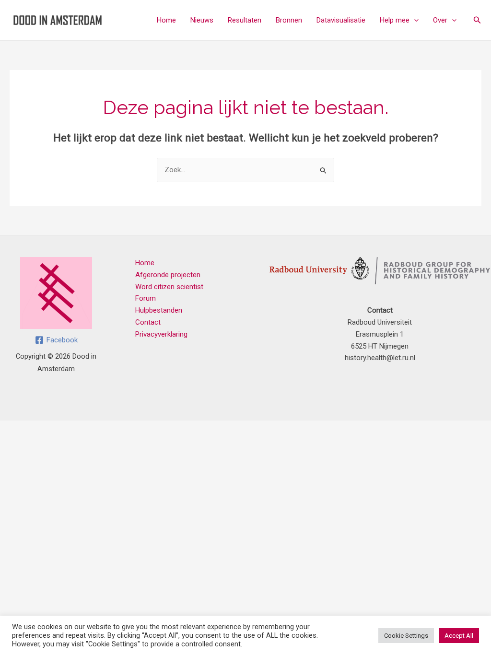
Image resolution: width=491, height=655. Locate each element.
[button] (414, 20)
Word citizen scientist (169, 286)
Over (440, 20)
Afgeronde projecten (167, 274)
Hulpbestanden (158, 310)
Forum (145, 298)
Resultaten (244, 20)
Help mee (394, 20)
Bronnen (289, 20)
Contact (148, 322)
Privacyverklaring (161, 334)
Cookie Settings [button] (406, 635)
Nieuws (201, 20)
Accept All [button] (458, 635)
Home (166, 20)
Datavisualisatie (340, 20)
